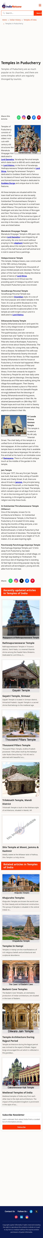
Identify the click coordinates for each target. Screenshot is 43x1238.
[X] (36, 1211)
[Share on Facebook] (34, 117)
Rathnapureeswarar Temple (18, 643)
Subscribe (21, 1127)
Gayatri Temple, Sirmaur (16, 696)
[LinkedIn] (21, 1217)
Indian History (15, 20)
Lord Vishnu (8, 165)
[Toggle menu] (40, 5)
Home (4, 20)
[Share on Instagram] (24, 117)
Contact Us (10, 1211)
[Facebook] (31, 1211)
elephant (18, 243)
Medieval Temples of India (17, 1092)
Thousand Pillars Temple (16, 745)
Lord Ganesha (7, 159)
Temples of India (30, 20)
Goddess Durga (8, 183)
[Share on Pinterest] (39, 117)
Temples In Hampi (12, 946)
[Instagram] (27, 1217)
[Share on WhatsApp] (19, 117)
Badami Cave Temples (14, 989)
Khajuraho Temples (13, 897)
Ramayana (8, 458)
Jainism (18, 482)
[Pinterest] (16, 1217)
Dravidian (18, 297)
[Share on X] (29, 117)
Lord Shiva (22, 276)
